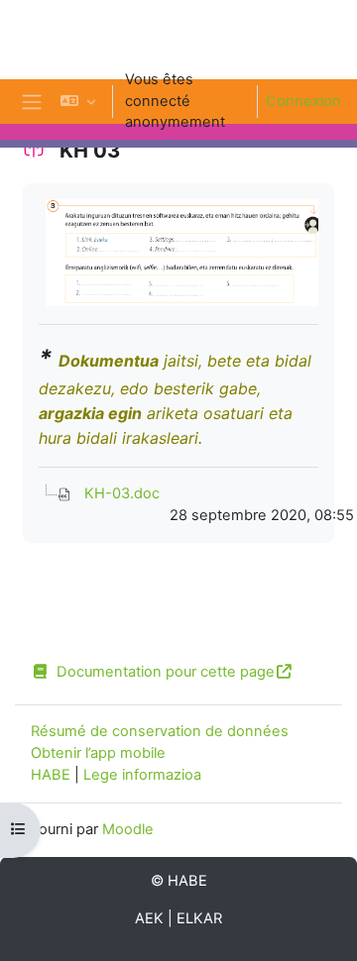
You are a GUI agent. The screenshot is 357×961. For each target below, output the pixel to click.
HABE (50, 775)
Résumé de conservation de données (160, 731)
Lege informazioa (142, 775)
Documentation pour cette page (166, 672)
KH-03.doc (122, 493)
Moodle (128, 829)
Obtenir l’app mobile (98, 753)
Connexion (303, 101)
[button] (78, 101)
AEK (149, 918)
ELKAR (199, 918)
